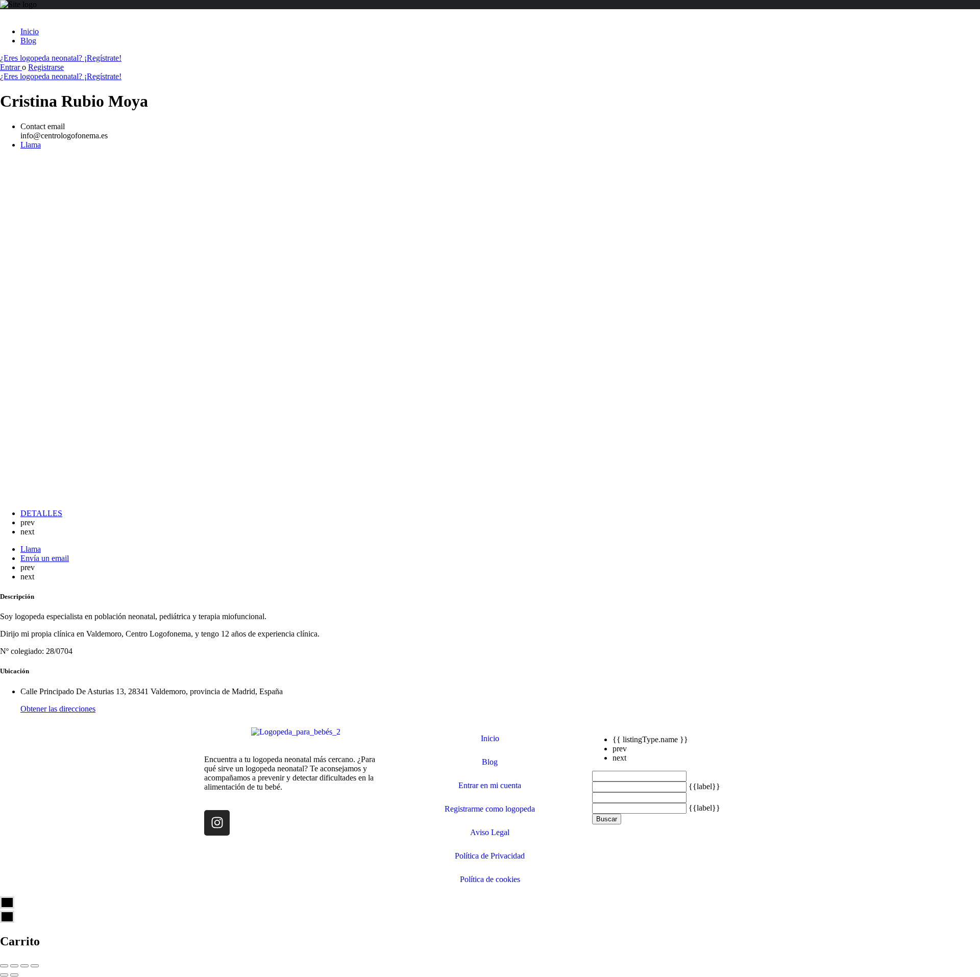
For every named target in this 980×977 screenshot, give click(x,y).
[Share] (14, 965)
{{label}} (704, 786)
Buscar (606, 819)
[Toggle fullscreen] (24, 965)
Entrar (11, 67)
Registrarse (46, 67)
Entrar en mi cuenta (489, 785)
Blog (28, 40)
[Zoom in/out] (35, 965)
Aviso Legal (489, 832)
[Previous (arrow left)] (4, 974)
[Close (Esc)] (4, 965)
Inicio (29, 31)
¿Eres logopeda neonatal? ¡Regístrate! (60, 58)
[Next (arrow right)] (14, 974)
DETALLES (41, 513)
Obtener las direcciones (57, 708)
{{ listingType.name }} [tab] (650, 739)
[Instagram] (217, 823)
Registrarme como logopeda (490, 808)
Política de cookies (490, 879)
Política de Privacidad (490, 855)
